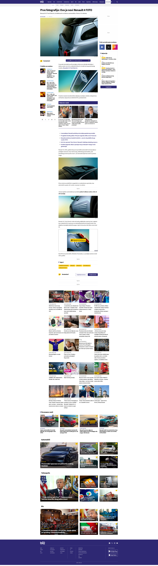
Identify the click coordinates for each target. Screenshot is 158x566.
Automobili (62, 551)
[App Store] (113, 555)
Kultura (51, 551)
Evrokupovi (49, 111)
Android (102, 481)
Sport (41, 549)
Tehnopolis (62, 549)
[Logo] (42, 2)
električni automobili (64, 265)
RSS (79, 556)
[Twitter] (108, 47)
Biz (40, 551)
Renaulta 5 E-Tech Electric (70, 68)
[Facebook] (102, 47)
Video (71, 548)
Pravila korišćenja (82, 551)
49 (44, 104)
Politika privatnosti (82, 552)
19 (44, 111)
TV (70, 549)
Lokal (61, 552)
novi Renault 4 (87, 265)
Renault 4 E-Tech (63, 267)
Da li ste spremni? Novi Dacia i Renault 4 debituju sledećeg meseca (79, 142)
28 (59, 274)
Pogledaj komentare (81, 274)
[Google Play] (113, 551)
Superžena (52, 552)
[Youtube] (117, 543)
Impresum (80, 549)
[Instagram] (115, 47)
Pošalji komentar (92, 274)
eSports (62, 548)
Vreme (71, 552)
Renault (72, 265)
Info (41, 548)
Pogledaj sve (108, 87)
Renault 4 (79, 265)
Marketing (80, 548)
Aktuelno (42, 16)
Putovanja (52, 549)
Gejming (102, 495)
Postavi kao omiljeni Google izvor (74, 60)
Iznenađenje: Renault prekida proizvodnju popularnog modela (78, 133)
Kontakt (80, 557)
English (71, 551)
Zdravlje (52, 548)
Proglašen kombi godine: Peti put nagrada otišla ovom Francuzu (78, 135)
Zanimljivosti (84, 448)
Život (41, 552)
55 (44, 69)
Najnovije (49, 1)
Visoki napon (83, 428)
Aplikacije (80, 554)
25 (57, 415)
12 (44, 92)
